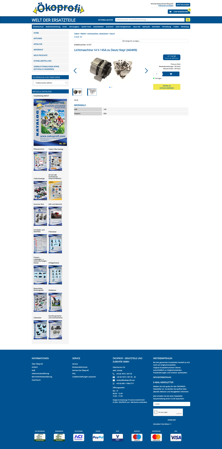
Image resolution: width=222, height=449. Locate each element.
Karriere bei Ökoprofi (80, 370)
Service (75, 364)
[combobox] (150, 20)
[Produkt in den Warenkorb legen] (170, 74)
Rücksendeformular (80, 367)
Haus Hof (136, 27)
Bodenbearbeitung (53, 27)
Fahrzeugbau (74, 27)
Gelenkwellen (98, 27)
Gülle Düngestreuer (123, 27)
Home (36, 33)
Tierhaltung (166, 27)
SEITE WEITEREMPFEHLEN (162, 377)
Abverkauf (38, 50)
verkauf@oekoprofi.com (126, 380)
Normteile (156, 27)
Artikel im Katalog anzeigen (167, 87)
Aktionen (38, 38)
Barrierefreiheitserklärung (42, 377)
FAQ (73, 373)
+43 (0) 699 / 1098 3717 (125, 383)
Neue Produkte (40, 55)
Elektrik (83, 33)
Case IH (112, 33)
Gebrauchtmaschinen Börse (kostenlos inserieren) (46, 67)
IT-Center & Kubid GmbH (136, 400)
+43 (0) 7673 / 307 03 (124, 374)
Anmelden (172, 420)
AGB (33, 370)
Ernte (65, 27)
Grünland (109, 27)
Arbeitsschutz (38, 27)
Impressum (36, 380)
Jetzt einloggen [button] (183, 5)
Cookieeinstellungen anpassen (84, 377)
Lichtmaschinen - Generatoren (97, 33)
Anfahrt (35, 367)
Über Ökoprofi (37, 364)
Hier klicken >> (166, 424)
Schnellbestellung (42, 61)
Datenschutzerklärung (40, 373)
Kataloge (38, 44)
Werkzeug (185, 27)
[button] (179, 11)
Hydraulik (146, 27)
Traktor (176, 27)
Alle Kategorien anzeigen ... (131, 41)
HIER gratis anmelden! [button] (165, 6)
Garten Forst (86, 27)
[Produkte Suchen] (188, 20)
